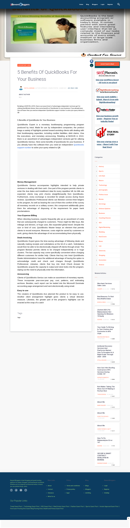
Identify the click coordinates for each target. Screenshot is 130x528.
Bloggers (95, 4)
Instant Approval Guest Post (109, 506)
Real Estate (103, 236)
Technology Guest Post (31, 506)
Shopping (102, 255)
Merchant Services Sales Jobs (104, 285)
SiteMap (106, 493)
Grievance (51, 493)
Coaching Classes (105, 218)
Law (100, 246)
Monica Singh (101, 302)
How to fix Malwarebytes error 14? (105, 440)
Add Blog (88, 493)
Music (101, 241)
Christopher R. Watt (104, 429)
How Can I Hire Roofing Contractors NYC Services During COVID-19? (106, 371)
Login (102, 4)
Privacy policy (71, 489)
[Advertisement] (50, 165)
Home (81, 4)
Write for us (51, 496)
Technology (103, 185)
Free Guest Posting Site (18, 508)
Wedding (102, 232)
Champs (99, 289)
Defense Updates (104, 208)
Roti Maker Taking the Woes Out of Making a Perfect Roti (106, 389)
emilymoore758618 (103, 337)
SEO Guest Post (46, 506)
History (101, 166)
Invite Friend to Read (107, 64)
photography (103, 190)
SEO (100, 222)
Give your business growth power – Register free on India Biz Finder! (107, 118)
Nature (101, 180)
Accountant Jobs (24, 65)
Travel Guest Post (16, 506)
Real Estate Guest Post (61, 506)
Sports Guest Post (92, 506)
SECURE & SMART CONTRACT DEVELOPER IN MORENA (104, 456)
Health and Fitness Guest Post (54, 508)
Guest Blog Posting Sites (35, 508)
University (102, 250)
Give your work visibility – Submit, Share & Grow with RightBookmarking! (107, 99)
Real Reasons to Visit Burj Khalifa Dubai (105, 298)
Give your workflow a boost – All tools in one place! (107, 81)
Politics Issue (103, 194)
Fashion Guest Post (77, 506)
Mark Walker (101, 405)
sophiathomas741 (103, 377)
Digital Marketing (104, 227)
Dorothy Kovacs (102, 416)
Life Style (102, 176)
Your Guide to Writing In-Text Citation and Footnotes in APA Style (105, 330)
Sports (101, 171)
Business (102, 213)
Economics (102, 260)
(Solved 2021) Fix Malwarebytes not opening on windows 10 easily (105, 313)
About (50, 485)
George (99, 319)
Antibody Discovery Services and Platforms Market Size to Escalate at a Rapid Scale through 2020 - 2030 (105, 351)
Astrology (102, 204)
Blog (87, 4)
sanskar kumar (102, 463)
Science (101, 265)
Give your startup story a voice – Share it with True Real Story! (107, 144)
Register (110, 4)
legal (68, 493)
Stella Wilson (101, 360)
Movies (101, 199)
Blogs (87, 485)
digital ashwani (29, 88)
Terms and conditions (73, 485)
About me (101, 402)
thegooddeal (101, 394)
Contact (50, 489)
